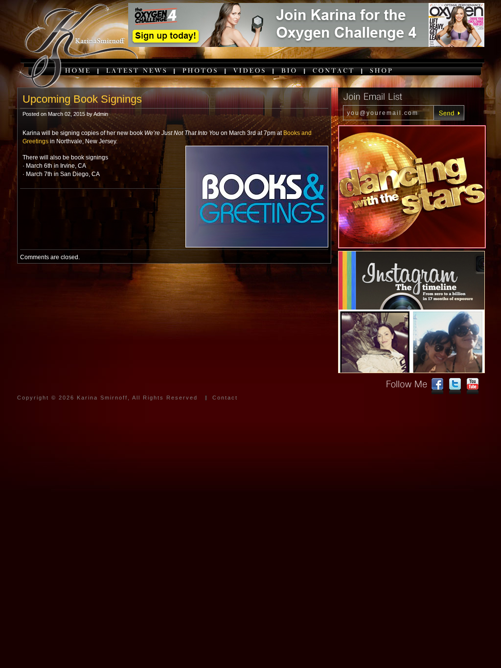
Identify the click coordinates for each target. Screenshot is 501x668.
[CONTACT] (334, 70)
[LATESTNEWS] (137, 70)
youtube (472, 386)
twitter (455, 386)
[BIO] (289, 70)
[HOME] (78, 70)
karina (75, 47)
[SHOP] (381, 70)
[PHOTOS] (200, 70)
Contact (225, 398)
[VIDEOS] (250, 70)
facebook (437, 386)
